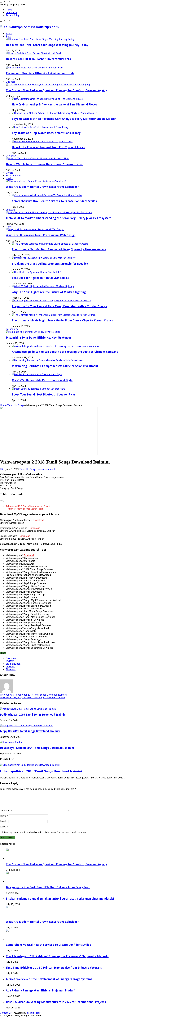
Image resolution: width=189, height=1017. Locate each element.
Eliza (3, 469)
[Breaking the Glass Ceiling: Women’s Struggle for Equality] (43, 258)
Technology (12, 329)
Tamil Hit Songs (15, 405)
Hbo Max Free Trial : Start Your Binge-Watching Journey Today (47, 44)
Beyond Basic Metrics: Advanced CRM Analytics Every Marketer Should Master (64, 118)
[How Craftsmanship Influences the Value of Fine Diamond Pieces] (47, 99)
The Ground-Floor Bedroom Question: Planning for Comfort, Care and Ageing (56, 90)
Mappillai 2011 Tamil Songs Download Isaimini (30, 731)
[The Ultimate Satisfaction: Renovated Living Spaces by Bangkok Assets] (50, 243)
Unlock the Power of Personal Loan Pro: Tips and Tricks (48, 147)
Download (38, 520)
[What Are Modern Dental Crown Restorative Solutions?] (36, 181)
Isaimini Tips (33, 1012)
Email (4, 821)
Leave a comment (46, 469)
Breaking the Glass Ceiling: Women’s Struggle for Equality (50, 263)
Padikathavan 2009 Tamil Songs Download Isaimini (33, 714)
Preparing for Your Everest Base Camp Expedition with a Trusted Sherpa (59, 306)
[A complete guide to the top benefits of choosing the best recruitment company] (55, 346)
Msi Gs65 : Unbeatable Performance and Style (42, 380)
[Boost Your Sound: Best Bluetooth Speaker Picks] (38, 388)
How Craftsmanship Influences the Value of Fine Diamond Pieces (54, 104)
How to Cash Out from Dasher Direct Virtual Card (38, 59)
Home (9, 9)
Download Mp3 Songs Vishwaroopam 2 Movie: (30, 506)
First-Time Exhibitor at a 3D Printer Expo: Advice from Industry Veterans (54, 967)
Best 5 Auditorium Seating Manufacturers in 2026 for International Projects (56, 1002)
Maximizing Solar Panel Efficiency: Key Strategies (38, 337)
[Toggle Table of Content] (2, 501)
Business (10, 81)
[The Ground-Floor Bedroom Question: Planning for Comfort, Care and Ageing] (48, 84)
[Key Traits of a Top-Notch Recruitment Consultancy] (40, 127)
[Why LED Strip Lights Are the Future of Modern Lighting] (43, 286)
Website (4, 826)
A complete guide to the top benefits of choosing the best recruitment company (65, 351)
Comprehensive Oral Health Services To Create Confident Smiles (54, 201)
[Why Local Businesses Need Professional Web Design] (35, 229)
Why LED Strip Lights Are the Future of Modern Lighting (49, 292)
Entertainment (13, 175)
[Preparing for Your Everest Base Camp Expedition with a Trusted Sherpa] (51, 300)
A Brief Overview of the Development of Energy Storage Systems (49, 979)
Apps (8, 36)
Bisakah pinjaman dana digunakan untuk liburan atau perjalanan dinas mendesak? (60, 898)
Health (9, 178)
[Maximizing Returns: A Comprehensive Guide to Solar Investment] (47, 360)
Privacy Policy (12, 15)
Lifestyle (10, 209)
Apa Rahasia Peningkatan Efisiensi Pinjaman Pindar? (40, 990)
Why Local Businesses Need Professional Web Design (40, 235)
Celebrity (11, 155)
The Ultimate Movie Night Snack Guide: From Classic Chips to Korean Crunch (62, 320)
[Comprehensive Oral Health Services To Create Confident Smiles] (47, 195)
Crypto (9, 172)
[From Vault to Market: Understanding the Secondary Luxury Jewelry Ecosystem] (49, 212)
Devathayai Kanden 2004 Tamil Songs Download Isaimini (37, 747)
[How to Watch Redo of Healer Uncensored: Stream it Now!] (37, 158)
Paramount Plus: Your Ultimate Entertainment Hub (40, 73)
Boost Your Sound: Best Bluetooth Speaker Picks (43, 394)
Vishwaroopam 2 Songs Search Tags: (25, 509)
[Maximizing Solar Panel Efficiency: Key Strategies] (33, 331)
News (9, 226)
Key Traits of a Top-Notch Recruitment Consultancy (46, 133)
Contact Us (11, 12)
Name (4, 815)
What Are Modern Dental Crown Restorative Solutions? (42, 186)
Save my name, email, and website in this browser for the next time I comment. (45, 832)
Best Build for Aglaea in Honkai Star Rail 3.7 (40, 277)
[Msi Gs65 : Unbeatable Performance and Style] (37, 374)
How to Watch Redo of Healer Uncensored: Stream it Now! (44, 164)
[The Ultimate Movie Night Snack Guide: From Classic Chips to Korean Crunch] (54, 314)
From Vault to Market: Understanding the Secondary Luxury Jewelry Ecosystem (58, 218)
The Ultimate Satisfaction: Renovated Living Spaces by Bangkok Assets (59, 249)
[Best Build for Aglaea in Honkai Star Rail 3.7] (36, 272)
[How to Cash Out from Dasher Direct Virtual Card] (33, 53)
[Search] (1, 2)
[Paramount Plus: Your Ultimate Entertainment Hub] (34, 67)
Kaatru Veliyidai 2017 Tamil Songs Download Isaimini (33, 694)
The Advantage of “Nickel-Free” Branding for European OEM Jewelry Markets (57, 956)
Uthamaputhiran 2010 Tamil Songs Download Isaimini (41, 771)
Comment (6, 810)
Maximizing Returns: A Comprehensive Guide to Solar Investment (55, 366)
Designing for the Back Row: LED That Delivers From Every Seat (48, 887)
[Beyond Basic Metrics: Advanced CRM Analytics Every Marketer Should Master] (54, 113)
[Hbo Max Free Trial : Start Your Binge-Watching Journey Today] (40, 39)
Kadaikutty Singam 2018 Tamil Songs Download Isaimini (32, 697)
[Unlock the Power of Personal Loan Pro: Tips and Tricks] (42, 141)
